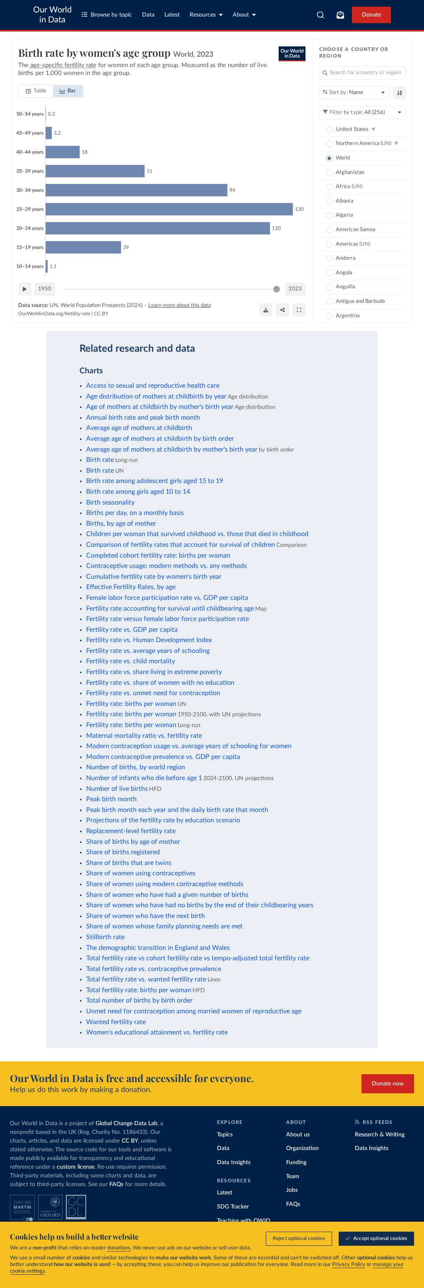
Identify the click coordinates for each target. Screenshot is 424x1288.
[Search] (321, 15)
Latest (172, 15)
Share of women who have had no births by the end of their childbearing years (199, 905)
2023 (295, 289)
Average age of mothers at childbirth (139, 428)
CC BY (101, 313)
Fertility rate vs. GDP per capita (132, 629)
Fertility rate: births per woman (131, 704)
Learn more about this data (179, 305)
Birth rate (100, 460)
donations (118, 1248)
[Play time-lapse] (24, 289)
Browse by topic (111, 15)
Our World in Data (52, 15)
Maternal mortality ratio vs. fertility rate (144, 735)
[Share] (282, 310)
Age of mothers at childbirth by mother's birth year (160, 407)
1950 (44, 289)
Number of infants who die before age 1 (144, 778)
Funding (296, 1162)
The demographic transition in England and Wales (158, 948)
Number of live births (117, 788)
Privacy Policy (348, 1264)
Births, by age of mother (121, 523)
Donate (371, 15)
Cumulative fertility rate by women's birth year (154, 576)
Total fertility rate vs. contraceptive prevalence (153, 969)
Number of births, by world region (135, 767)
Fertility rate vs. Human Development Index (149, 640)
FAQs (116, 1184)
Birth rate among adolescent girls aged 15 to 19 (154, 481)
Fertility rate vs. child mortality (130, 661)
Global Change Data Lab (126, 1123)
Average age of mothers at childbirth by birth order (160, 438)
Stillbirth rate (105, 937)
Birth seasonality (110, 502)
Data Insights (234, 1162)
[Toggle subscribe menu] (340, 15)
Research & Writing (380, 1135)
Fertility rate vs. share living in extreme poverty (154, 672)
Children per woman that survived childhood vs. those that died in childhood (197, 534)
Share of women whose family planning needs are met (164, 926)
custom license (75, 1167)
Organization (302, 1148)
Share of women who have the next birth (145, 916)
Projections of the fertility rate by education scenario (163, 820)
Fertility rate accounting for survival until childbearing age (170, 608)
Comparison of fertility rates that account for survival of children (180, 544)
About (241, 15)
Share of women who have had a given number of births (167, 895)
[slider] (276, 289)
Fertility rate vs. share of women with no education (160, 682)
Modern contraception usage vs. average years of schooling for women (189, 746)
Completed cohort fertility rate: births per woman (158, 555)
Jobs (292, 1190)
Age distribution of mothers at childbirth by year (156, 396)
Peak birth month (111, 799)
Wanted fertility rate (116, 1022)
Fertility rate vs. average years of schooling (148, 651)
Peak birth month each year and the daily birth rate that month (177, 810)
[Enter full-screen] (299, 310)
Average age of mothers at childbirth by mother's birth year (172, 449)
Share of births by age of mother (133, 842)
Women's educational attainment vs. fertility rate (157, 1032)
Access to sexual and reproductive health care (152, 385)
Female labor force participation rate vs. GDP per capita (167, 597)
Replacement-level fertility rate (131, 831)
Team (292, 1176)
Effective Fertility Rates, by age (131, 587)
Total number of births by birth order (139, 1000)
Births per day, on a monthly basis (135, 513)
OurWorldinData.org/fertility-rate (54, 313)
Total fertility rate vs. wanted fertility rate (146, 979)
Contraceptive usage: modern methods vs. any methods (166, 566)
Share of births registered (123, 852)
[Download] (265, 310)
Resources (203, 15)
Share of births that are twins (128, 863)
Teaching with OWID (243, 1221)
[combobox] (321, 15)
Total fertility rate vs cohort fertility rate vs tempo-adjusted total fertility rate (197, 958)
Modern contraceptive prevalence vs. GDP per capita (163, 757)
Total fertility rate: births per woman (138, 990)
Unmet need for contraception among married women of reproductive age (193, 1011)
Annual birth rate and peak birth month (143, 417)
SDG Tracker (233, 1207)
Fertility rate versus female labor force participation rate (167, 619)
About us (298, 1135)
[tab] (36, 91)
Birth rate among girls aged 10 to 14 (138, 491)
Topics (225, 1135)
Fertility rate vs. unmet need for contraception (153, 693)
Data (148, 15)
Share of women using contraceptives (140, 873)
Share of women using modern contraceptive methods (164, 884)
